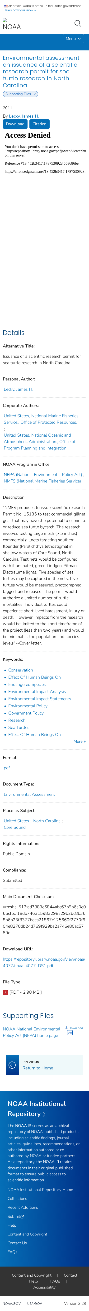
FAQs (12, 1252)
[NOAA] (12, 24)
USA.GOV (34, 1303)
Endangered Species (27, 684)
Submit (14, 1216)
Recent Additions (23, 1207)
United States (16, 821)
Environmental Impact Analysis (37, 691)
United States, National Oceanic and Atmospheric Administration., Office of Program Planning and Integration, (39, 441)
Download (15, 124)
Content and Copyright (27, 1234)
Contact (70, 1275)
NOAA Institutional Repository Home (40, 1189)
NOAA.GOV (12, 1303)
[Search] (78, 23)
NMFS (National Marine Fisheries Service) (42, 481)
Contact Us (17, 1243)
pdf (7, 768)
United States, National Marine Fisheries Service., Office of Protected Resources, (41, 419)
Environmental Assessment (29, 794)
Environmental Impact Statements (39, 699)
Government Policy (26, 713)
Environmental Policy (27, 706)
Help (12, 1225)
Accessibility (44, 1287)
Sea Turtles (18, 727)
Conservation (20, 670)
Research (16, 720)
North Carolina (47, 821)
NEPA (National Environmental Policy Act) (43, 474)
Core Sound (15, 827)
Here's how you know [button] (19, 10)
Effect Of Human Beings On (34, 677)
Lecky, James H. (24, 116)
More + (80, 741)
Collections (17, 1198)
